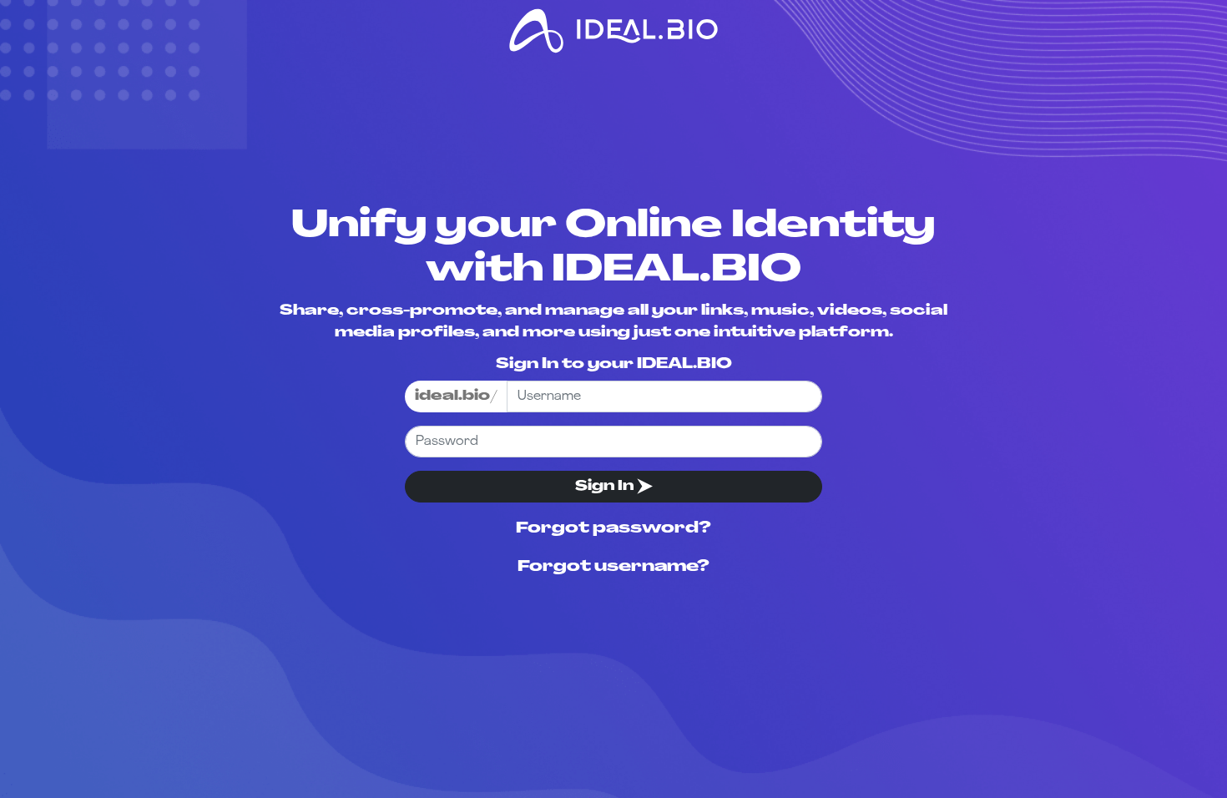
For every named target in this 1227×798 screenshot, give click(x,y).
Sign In (606, 486)
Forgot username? (613, 567)
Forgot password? (613, 529)
